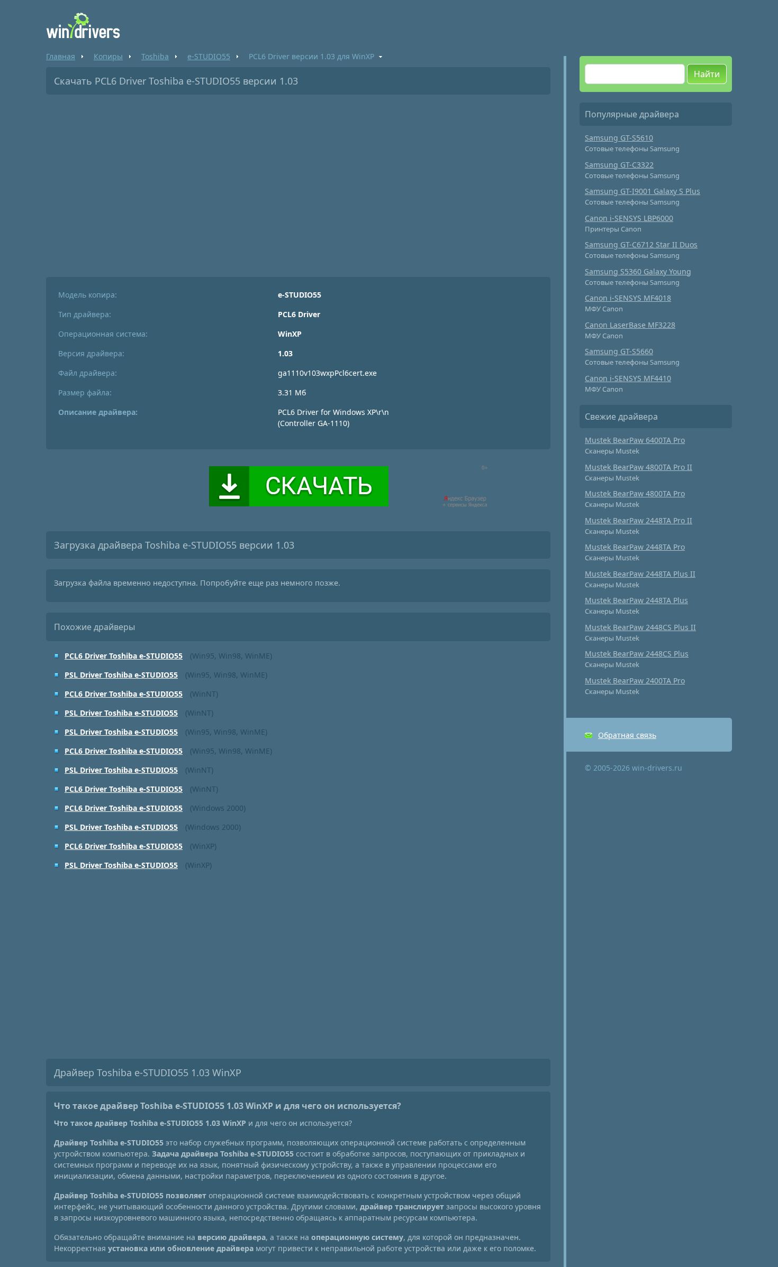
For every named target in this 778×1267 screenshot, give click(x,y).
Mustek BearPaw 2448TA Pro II (638, 520)
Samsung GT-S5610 (619, 138)
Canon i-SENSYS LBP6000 (629, 218)
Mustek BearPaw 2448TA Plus (636, 600)
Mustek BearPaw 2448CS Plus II (640, 627)
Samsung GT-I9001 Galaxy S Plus (642, 191)
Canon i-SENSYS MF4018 (628, 298)
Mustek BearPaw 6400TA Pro (635, 440)
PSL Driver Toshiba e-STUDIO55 (121, 675)
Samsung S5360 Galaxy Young (638, 271)
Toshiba (155, 56)
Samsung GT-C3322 (619, 165)
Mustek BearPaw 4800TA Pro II (638, 467)
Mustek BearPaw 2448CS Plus (637, 654)
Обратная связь (627, 735)
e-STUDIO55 (208, 56)
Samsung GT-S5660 (619, 351)
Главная (60, 56)
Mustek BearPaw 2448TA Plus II (640, 574)
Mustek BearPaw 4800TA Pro (635, 493)
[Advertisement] (298, 182)
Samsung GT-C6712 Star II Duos (641, 244)
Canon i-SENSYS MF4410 (628, 378)
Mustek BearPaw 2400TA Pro (635, 681)
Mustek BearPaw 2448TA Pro (635, 547)
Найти (707, 74)
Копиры (108, 56)
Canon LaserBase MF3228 (630, 325)
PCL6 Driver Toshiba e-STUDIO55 (124, 656)
